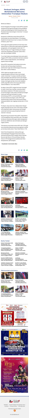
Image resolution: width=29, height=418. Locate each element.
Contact (6, 406)
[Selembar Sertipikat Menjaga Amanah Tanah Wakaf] (21, 186)
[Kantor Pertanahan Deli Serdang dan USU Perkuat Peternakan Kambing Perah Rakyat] (7, 159)
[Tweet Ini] (22, 20)
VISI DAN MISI (21, 406)
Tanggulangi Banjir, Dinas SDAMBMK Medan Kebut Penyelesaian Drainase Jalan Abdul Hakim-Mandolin (7, 179)
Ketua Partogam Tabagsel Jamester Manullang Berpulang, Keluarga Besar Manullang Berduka (20, 165)
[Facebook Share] (19, 20)
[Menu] (2, 1)
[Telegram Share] (24, 20)
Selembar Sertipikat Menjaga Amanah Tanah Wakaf (21, 192)
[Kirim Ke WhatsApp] (27, 20)
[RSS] (15, 410)
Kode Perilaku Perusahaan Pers (17, 404)
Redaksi (6, 404)
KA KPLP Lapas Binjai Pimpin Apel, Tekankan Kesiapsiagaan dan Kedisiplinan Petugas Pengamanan (21, 220)
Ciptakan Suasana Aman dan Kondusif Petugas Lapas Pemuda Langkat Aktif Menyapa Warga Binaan (7, 220)
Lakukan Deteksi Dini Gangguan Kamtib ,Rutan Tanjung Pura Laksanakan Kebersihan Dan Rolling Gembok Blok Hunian (21, 233)
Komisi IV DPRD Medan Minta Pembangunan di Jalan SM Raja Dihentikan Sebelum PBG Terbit (7, 206)
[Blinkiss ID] (6, 1)
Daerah (14, 16)
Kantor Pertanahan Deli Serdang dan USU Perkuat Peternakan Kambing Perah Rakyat (7, 165)
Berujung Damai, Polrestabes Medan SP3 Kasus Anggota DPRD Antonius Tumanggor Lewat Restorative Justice (7, 193)
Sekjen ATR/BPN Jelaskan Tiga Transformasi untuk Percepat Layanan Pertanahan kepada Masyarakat (20, 179)
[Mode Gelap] (24, 1)
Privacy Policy (13, 406)
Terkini (18, 16)
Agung (10, 16)
